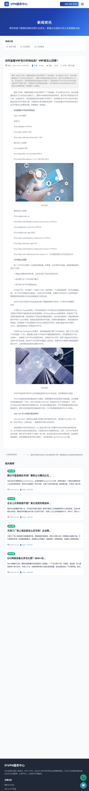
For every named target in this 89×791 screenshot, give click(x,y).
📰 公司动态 (25, 47)
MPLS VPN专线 (10, 789)
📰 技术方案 (11, 47)
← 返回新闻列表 (11, 455)
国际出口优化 (9, 785)
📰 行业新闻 (39, 47)
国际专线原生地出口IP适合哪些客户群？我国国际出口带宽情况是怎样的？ (57, 455)
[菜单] (82, 4)
